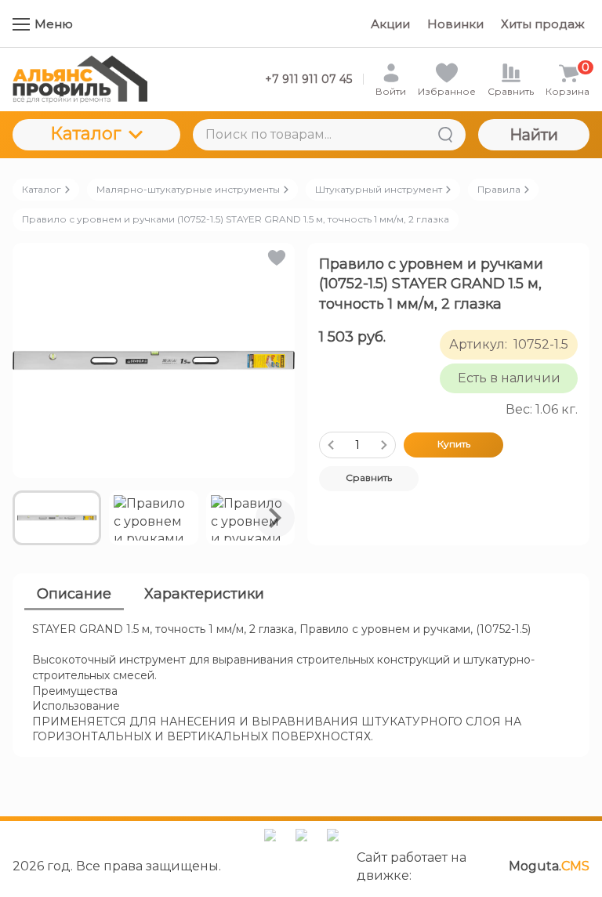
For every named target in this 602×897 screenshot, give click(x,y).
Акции (390, 23)
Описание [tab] (74, 593)
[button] (275, 258)
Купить (453, 444)
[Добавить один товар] (384, 445)
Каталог (85, 133)
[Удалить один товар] (331, 445)
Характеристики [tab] (204, 593)
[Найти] (445, 134)
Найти (534, 134)
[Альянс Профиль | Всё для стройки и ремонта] (80, 79)
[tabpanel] (301, 683)
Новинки (455, 23)
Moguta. (549, 866)
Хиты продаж (543, 23)
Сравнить (369, 477)
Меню (53, 23)
